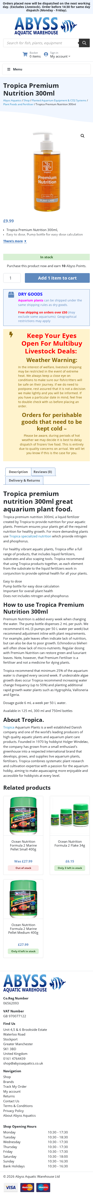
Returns (9, 1096)
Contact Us (11, 1101)
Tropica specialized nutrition (30, 536)
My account (12, 1091)
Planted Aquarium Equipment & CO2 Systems (59, 100)
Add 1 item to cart (57, 278)
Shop (27, 100)
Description (18, 472)
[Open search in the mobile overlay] (46, 43)
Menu (17, 69)
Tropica (8, 727)
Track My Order (15, 1086)
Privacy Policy (13, 1111)
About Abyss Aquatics (19, 1115)
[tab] (18, 472)
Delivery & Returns (24, 480)
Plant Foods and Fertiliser (18, 104)
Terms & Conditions (18, 1106)
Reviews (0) (43, 472)
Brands (8, 1082)
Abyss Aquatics (12, 100)
